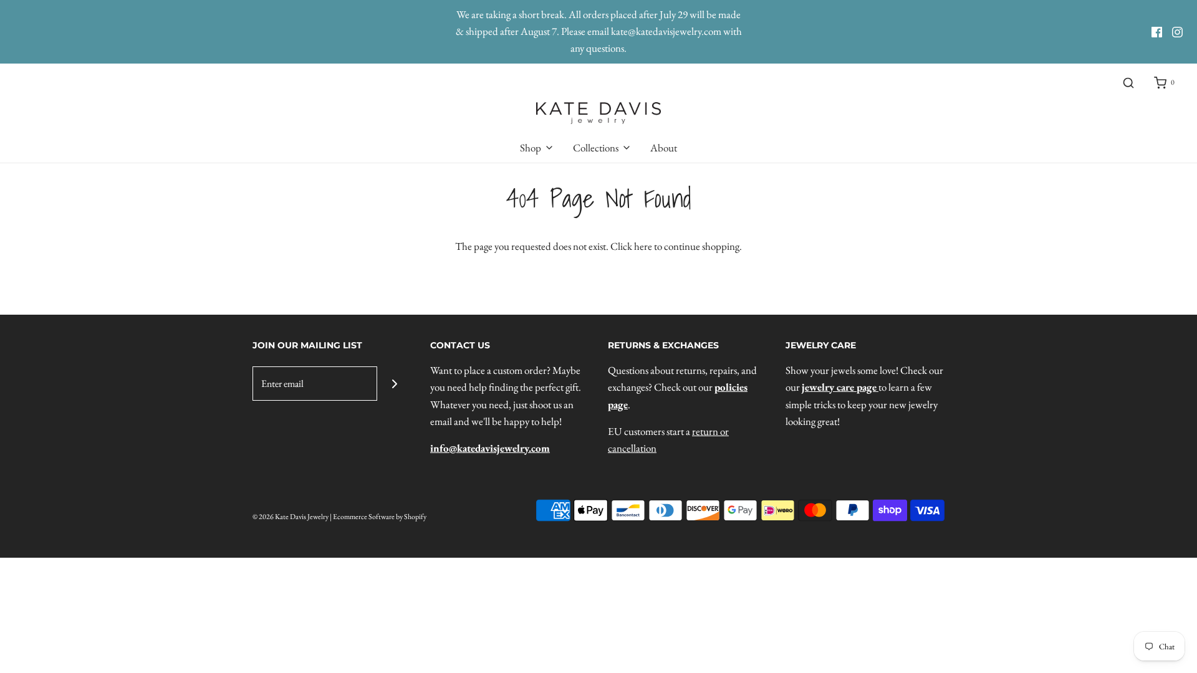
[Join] (394, 383)
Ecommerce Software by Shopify (379, 517)
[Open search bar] (1128, 83)
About (663, 148)
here (643, 246)
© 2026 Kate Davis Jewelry (290, 517)
